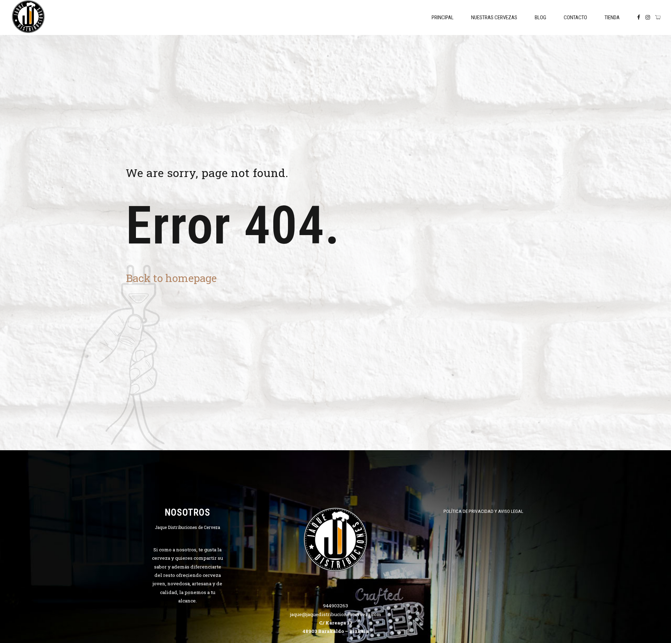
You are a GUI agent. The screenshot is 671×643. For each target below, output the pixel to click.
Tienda (612, 17)
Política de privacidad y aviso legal (483, 511)
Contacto (575, 17)
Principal (443, 17)
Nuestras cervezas (494, 17)
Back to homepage (171, 278)
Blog (540, 17)
